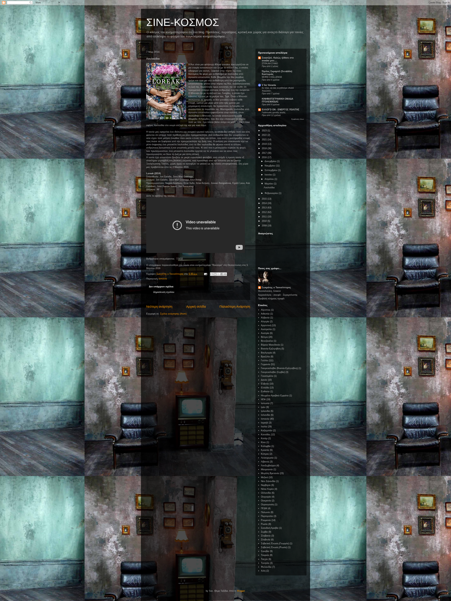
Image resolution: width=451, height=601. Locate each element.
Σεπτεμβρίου (271, 170)
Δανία (264, 380)
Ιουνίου (269, 174)
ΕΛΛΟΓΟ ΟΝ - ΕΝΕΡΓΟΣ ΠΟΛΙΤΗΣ (280, 109)
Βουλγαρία (266, 352)
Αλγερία (265, 321)
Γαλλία (264, 360)
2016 (264, 157)
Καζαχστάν (266, 430)
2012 (264, 212)
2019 (264, 144)
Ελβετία (265, 383)
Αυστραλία (266, 329)
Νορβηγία (266, 485)
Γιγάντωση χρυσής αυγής (274, 112)
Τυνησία (265, 563)
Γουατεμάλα (267, 376)
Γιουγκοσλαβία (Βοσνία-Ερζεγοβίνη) (279, 368)
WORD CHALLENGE (272, 77)
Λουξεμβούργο (268, 465)
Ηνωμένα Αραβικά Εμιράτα (275, 395)
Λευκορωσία (267, 457)
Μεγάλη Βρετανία (270, 473)
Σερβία (264, 531)
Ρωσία (264, 524)
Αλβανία (265, 317)
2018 (264, 148)
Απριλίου (269, 179)
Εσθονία (265, 391)
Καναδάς (265, 434)
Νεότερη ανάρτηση (159, 306)
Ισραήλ (264, 422)
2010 (264, 221)
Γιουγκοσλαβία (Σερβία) (273, 372)
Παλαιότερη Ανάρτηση (235, 306)
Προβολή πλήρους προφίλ (271, 298)
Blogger (241, 591)
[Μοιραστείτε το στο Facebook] (222, 274)
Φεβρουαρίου (272, 193)
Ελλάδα (265, 387)
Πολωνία (265, 512)
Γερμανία (265, 364)
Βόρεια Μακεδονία (270, 344)
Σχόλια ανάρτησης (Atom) (173, 313)
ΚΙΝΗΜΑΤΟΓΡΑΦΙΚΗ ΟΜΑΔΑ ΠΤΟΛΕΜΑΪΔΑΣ (277, 100)
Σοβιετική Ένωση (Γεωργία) (275, 543)
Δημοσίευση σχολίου (163, 292)
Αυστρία (265, 333)
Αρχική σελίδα (196, 306)
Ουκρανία (266, 500)
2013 (264, 207)
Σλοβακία (266, 535)
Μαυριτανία (267, 469)
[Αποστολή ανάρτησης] (205, 274)
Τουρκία (265, 555)
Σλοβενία (265, 539)
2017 (264, 153)
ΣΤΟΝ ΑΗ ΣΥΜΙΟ (270, 63)
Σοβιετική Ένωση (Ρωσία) (274, 547)
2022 (264, 135)
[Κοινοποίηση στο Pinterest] (225, 274)
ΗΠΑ (263, 399)
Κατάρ (264, 438)
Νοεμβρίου (270, 165)
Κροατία (265, 450)
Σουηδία (265, 551)
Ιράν (263, 407)
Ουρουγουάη (267, 504)
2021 (264, 139)
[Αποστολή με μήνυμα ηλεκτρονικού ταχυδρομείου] (212, 274)
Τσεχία (264, 559)
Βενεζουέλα (267, 341)
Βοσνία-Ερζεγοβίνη (271, 348)
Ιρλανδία (265, 411)
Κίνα (263, 442)
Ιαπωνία (265, 403)
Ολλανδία (266, 493)
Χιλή (263, 570)
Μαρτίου (269, 183)
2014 (264, 203)
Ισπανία (163, 278)
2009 (264, 225)
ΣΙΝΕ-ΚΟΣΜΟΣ (182, 22)
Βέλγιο (264, 337)
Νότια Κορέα (267, 489)
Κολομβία (266, 446)
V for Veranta (269, 85)
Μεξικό (264, 477)
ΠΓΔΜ (264, 508)
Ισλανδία (265, 415)
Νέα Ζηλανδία (268, 481)
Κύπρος (265, 454)
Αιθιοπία (265, 313)
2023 (264, 130)
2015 (264, 198)
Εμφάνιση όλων (297, 119)
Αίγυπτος (265, 310)
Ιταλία (264, 426)
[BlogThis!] (215, 274)
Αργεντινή (266, 325)
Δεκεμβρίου (271, 161)
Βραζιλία (265, 356)
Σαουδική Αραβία (269, 528)
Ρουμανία (266, 520)
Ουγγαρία (266, 496)
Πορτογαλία (267, 516)
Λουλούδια (269, 187)
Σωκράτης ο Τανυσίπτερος (276, 287)
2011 (264, 216)
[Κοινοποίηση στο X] (218, 274)
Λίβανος (265, 461)
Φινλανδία (266, 567)
